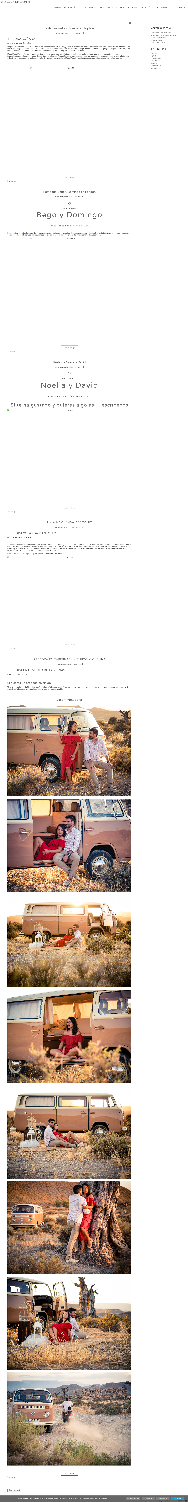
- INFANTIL (155, 61)
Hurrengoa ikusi (14, 1490)
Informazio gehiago (133, 1498)
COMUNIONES (95, 8)
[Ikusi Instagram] (182, 8)
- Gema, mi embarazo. (158, 38)
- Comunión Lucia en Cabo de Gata (163, 35)
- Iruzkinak (77, 33)
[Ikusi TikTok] (185, 8)
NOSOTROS (56, 8)
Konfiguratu (148, 1498)
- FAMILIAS (155, 68)
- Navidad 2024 (156, 40)
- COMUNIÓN (156, 58)
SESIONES (111, 8)
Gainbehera (163, 1498)
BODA (71, 33)
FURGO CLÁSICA (127, 8)
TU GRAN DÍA (70, 8)
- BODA (154, 63)
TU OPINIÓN (161, 8)
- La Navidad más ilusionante (161, 33)
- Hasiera (154, 53)
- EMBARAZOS (157, 66)
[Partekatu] (83, 33)
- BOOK (154, 56)
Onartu (178, 1498)
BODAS (81, 8)
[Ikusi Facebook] (177, 8)
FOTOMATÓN (145, 8)
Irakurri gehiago (69, 177)
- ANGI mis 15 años (158, 43)
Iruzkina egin (11, 181)
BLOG (171, 8)
